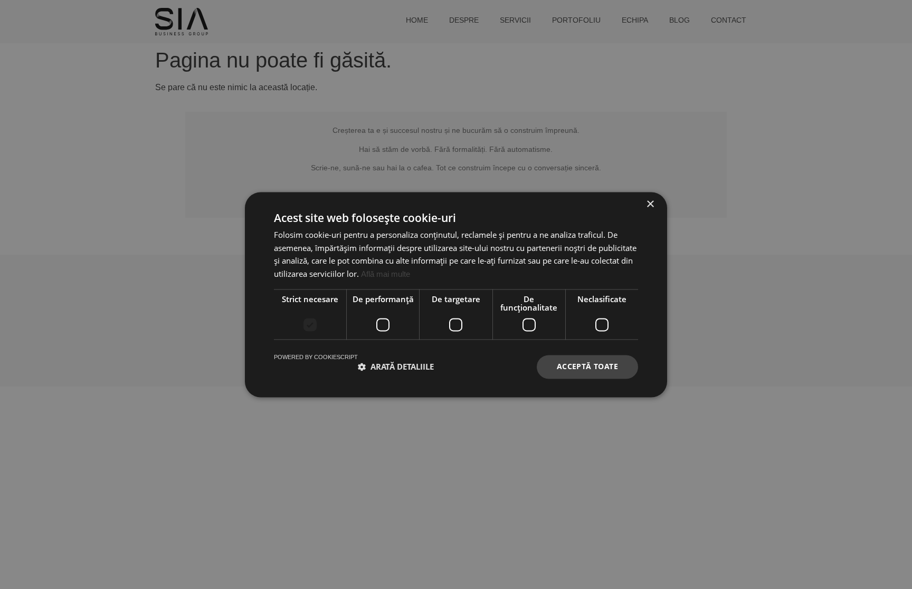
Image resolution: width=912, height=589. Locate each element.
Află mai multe (385, 274)
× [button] (650, 204)
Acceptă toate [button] (587, 366)
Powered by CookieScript (316, 357)
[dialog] (456, 294)
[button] (396, 367)
